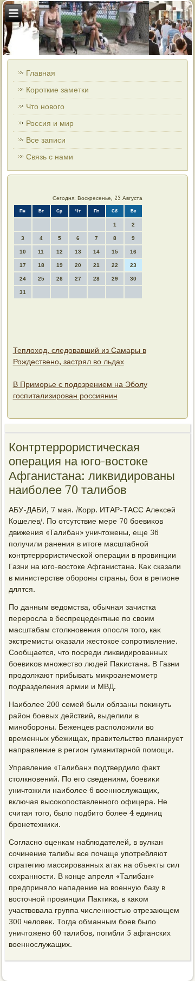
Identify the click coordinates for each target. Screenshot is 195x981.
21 (96, 265)
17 (23, 265)
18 (41, 265)
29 (115, 279)
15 (115, 252)
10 (23, 252)
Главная (40, 73)
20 (78, 265)
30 (133, 279)
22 (115, 265)
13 (78, 252)
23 (133, 265)
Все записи (46, 140)
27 (78, 279)
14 (96, 252)
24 (23, 279)
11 (41, 252)
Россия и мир (50, 123)
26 (59, 279)
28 (96, 279)
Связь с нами (49, 156)
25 (41, 279)
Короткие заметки (57, 89)
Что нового (45, 106)
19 (59, 265)
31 (23, 292)
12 (59, 252)
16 (133, 252)
